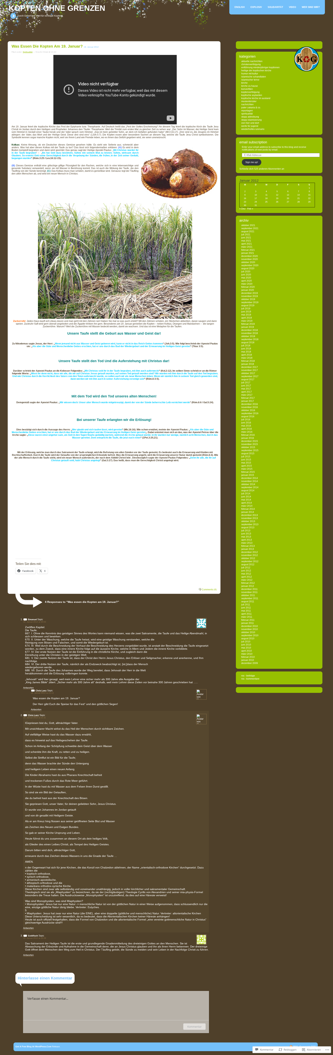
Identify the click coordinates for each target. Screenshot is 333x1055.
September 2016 (249, 413)
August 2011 (247, 601)
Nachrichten (247, 104)
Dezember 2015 (249, 441)
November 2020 (249, 259)
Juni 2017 (246, 385)
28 (298, 202)
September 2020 (249, 265)
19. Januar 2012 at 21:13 (42, 693)
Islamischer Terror (250, 79)
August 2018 (247, 342)
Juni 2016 (246, 422)
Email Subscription (253, 142)
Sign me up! (251, 162)
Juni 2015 (246, 459)
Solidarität (275, 7)
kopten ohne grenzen (57, 8)
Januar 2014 (247, 512)
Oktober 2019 (248, 299)
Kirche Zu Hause (249, 86)
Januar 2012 (247, 586)
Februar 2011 (248, 620)
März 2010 (246, 654)
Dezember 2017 (249, 367)
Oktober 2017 (248, 373)
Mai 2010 (246, 647)
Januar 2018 (247, 364)
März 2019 (246, 321)
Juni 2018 (246, 348)
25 (266, 202)
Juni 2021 (246, 237)
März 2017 (246, 395)
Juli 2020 (245, 271)
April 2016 (246, 428)
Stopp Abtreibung (250, 116)
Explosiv (256, 7)
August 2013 (247, 527)
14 (298, 195)
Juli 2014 (245, 493)
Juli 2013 (245, 530)
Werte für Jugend (249, 126)
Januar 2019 (247, 327)
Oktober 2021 (248, 225)
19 (277, 198)
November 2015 (249, 444)
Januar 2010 (247, 660)
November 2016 (249, 407)
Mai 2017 (246, 388)
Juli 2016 (245, 419)
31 (256, 205)
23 (245, 202)
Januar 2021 (247, 253)
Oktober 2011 (248, 595)
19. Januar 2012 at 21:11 (34, 718)
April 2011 (246, 613)
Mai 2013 (246, 536)
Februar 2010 (248, 657)
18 (266, 198)
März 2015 (246, 469)
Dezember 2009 (249, 663)
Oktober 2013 (248, 521)
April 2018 (246, 354)
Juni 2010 (246, 644)
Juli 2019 (245, 308)
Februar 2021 (248, 250)
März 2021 (246, 247)
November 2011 (249, 592)
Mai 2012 (246, 573)
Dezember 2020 (249, 256)
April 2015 (246, 465)
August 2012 (247, 564)
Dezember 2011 (249, 589)
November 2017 (249, 370)
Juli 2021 (245, 234)
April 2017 (246, 391)
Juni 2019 (246, 311)
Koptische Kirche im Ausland (255, 98)
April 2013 (246, 539)
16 (245, 198)
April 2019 (246, 317)
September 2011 (249, 598)
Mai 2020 (246, 277)
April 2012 (246, 576)
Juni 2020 (246, 274)
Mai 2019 (246, 314)
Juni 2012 (246, 570)
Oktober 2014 (248, 484)
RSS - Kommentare (250, 678)
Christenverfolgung (251, 64)
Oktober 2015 (248, 447)
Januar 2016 (247, 438)
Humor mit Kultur (249, 73)
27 (288, 202)
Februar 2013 (248, 546)
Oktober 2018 (248, 336)
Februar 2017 (248, 398)
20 (288, 198)
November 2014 (249, 481)
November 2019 (249, 296)
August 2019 (247, 305)
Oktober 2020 (248, 262)
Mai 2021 (246, 240)
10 (256, 195)
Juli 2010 (245, 641)
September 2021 (249, 228)
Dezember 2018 (249, 330)
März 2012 (246, 580)
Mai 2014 (246, 499)
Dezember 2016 (249, 404)
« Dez (242, 208)
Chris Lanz (41, 690)
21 (298, 198)
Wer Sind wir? (311, 7)
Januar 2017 (247, 401)
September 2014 (249, 487)
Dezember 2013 (249, 515)
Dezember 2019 (249, 293)
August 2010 (247, 638)
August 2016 (247, 416)
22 (309, 198)
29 (309, 202)
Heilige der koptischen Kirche (256, 70)
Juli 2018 (245, 345)
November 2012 (249, 555)
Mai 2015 (246, 462)
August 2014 (247, 490)
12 (277, 195)
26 (277, 202)
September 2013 (249, 524)
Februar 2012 (248, 583)
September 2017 (249, 376)
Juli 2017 (245, 382)
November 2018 (249, 333)
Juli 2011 (245, 604)
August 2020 (247, 268)
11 (266, 195)
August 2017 (247, 379)
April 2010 (246, 650)
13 (288, 195)
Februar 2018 (248, 361)
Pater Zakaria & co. (251, 107)
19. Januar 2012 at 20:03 (34, 622)
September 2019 (249, 302)
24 (256, 202)
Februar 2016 (248, 435)
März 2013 (246, 543)
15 (309, 195)
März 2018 (246, 358)
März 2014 (246, 506)
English (240, 7)
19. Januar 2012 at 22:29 (34, 938)
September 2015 (249, 450)
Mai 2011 (246, 610)
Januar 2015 (247, 475)
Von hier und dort (250, 123)
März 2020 (246, 284)
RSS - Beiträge (248, 675)
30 (245, 205)
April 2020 (246, 280)
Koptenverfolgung (250, 92)
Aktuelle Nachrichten (251, 61)
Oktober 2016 (248, 410)
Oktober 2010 (248, 632)
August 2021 (247, 231)
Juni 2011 (246, 607)
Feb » (250, 208)
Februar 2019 (248, 324)
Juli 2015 (245, 456)
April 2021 (246, 243)
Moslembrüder (248, 101)
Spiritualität (28, 52)
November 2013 (249, 518)
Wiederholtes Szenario (252, 129)
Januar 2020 (247, 290)
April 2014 (246, 502)
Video (292, 7)
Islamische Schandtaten (253, 76)
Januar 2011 (247, 623)
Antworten (28, 688)
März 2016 (246, 432)
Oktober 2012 (248, 558)
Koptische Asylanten (251, 95)
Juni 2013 (246, 533)
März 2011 (246, 617)
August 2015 (247, 453)
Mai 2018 (246, 351)
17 (256, 198)
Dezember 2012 (249, 552)
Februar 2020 (248, 287)
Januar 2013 (247, 549)
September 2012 (249, 561)
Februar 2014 (248, 509)
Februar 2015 (248, 472)
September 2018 (249, 339)
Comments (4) (209, 589)
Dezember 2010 (249, 626)
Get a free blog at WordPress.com (33, 1046)
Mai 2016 (246, 425)
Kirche (244, 83)
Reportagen (247, 110)
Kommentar (194, 1026)
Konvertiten (247, 89)
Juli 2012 (245, 567)
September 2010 (249, 635)
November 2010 (249, 629)
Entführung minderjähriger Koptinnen (260, 67)
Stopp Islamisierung (251, 120)
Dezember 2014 (249, 478)
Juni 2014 (246, 496)
